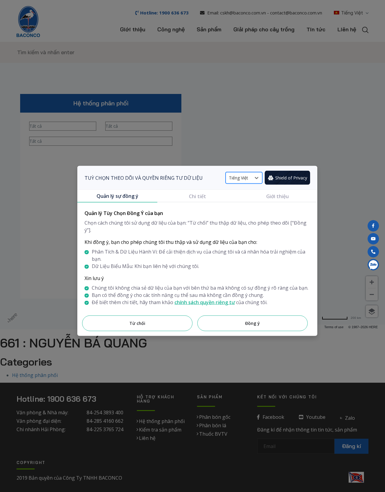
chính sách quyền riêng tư (204, 302)
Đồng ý (252, 323)
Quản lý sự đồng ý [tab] (117, 196)
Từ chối (137, 323)
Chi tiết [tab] (197, 196)
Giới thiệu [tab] (277, 196)
